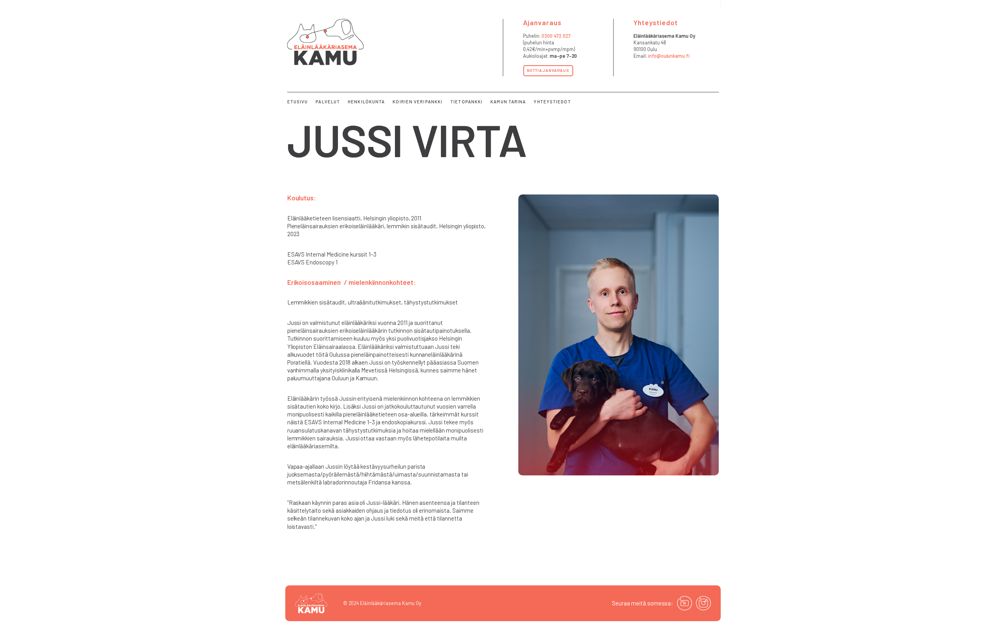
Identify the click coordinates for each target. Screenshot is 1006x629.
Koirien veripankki (417, 101)
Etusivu (297, 101)
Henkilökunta (366, 101)
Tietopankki (466, 101)
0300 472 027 (556, 36)
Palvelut (328, 101)
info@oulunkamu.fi (669, 56)
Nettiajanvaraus (548, 70)
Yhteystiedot (552, 101)
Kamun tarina (508, 101)
